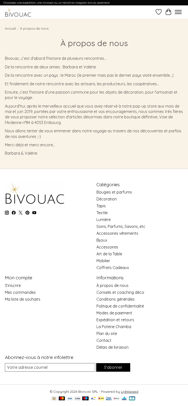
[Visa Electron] (109, 398)
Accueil (10, 28)
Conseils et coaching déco (120, 292)
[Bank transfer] (77, 398)
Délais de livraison (112, 347)
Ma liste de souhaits (22, 299)
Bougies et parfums (114, 192)
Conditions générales (115, 299)
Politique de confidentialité (120, 306)
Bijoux (101, 240)
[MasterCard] (62, 398)
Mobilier (103, 260)
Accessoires (107, 247)
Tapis (101, 205)
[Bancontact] (93, 398)
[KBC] (124, 398)
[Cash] (54, 398)
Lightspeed (129, 392)
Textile (102, 212)
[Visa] (70, 398)
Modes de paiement (114, 312)
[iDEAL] (101, 398)
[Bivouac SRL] (18, 12)
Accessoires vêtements (117, 233)
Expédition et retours (115, 319)
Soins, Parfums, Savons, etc (120, 226)
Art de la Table (109, 253)
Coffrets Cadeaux (112, 267)
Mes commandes (20, 292)
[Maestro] (85, 398)
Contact (103, 340)
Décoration (106, 199)
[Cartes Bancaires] (132, 398)
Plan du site (106, 333)
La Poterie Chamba (113, 326)
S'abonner (113, 367)
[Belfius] (116, 398)
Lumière (103, 219)
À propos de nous (112, 285)
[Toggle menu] (178, 12)
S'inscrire (13, 285)
